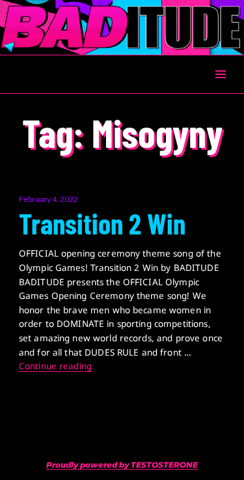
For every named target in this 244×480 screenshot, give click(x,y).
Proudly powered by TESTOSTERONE (122, 465)
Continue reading (55, 366)
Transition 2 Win (102, 223)
